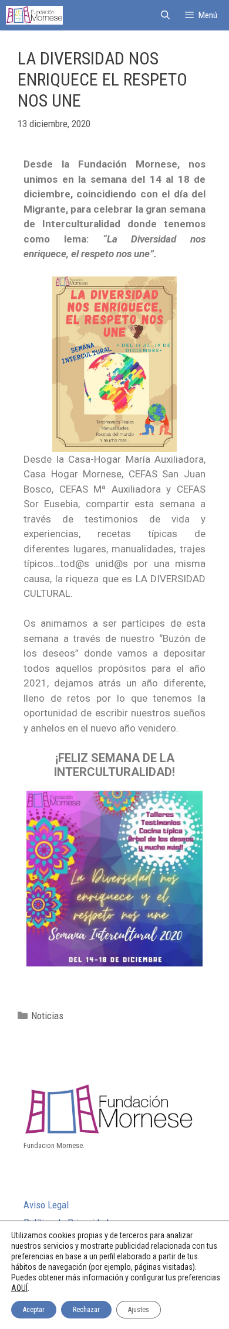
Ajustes (138, 1310)
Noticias (47, 1015)
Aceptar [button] (34, 1310)
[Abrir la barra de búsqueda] (165, 15)
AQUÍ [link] (19, 1288)
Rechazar (86, 1310)
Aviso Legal (46, 1205)
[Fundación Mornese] (34, 15)
